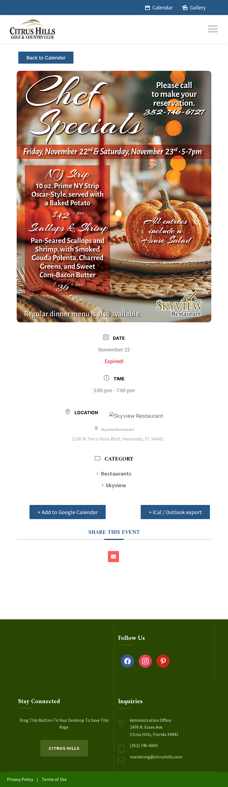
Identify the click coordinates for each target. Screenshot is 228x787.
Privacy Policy (20, 779)
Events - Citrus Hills (46, 55)
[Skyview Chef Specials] (114, 192)
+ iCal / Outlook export (175, 512)
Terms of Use (54, 779)
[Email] (113, 556)
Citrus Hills (64, 748)
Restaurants (116, 473)
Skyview (116, 485)
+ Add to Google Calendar (68, 512)
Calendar (162, 7)
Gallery (198, 7)
